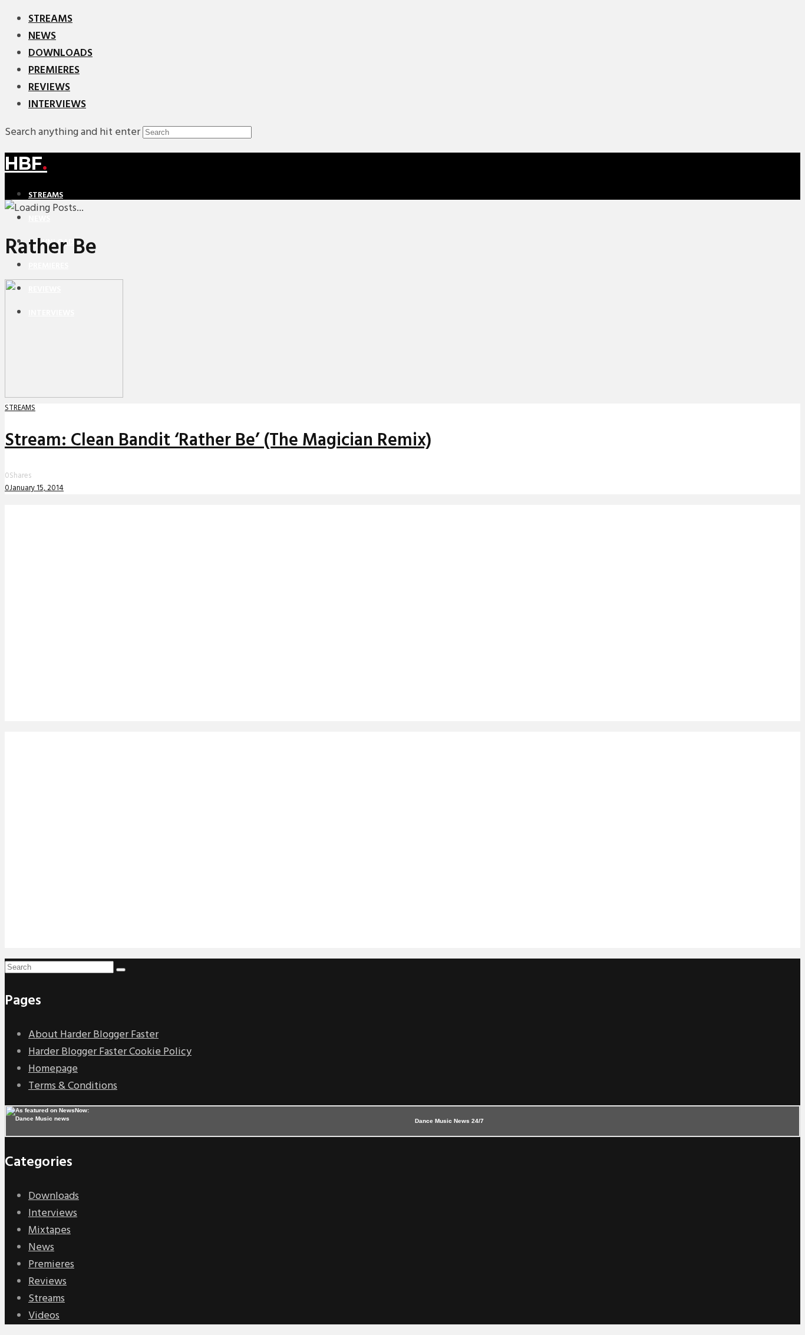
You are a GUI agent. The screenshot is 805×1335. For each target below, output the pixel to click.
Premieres (54, 70)
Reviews (49, 87)
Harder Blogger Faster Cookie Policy (110, 1051)
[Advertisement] (358, 621)
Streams (50, 19)
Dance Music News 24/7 (449, 1121)
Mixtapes (49, 1230)
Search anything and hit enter (72, 132)
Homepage (53, 1069)
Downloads (60, 53)
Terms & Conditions (72, 1086)
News (42, 36)
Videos (44, 1315)
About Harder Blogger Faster (93, 1034)
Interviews (57, 104)
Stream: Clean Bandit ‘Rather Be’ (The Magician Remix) (218, 441)
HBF (26, 163)
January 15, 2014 (36, 488)
